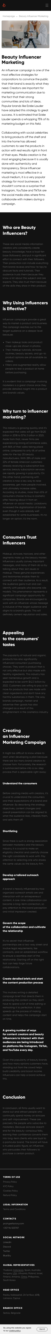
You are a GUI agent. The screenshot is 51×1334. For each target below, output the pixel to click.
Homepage (9, 16)
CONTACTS (9, 1218)
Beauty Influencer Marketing (33, 16)
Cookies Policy (10, 1190)
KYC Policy (8, 1186)
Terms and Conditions (14, 1209)
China (24, 1276)
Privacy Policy (10, 1182)
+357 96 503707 (11, 1228)
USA (15, 1273)
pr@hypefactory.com (13, 1223)
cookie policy (14, 1331)
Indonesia (18, 1270)
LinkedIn (7, 1242)
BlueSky (7, 1255)
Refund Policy (10, 1195)
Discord (7, 1246)
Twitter (6, 1251)
